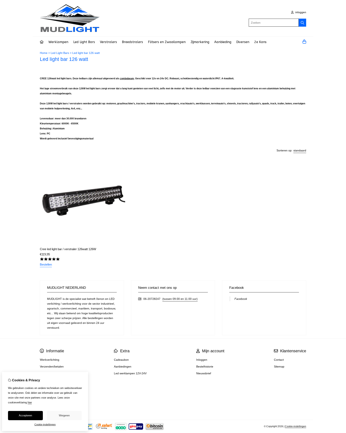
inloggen (300, 12)
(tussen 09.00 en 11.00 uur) (180, 298)
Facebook (240, 298)
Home (43, 52)
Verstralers (108, 42)
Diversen (242, 42)
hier (30, 402)
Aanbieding (222, 42)
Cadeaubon (121, 359)
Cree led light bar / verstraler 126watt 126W (68, 249)
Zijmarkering (200, 42)
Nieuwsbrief (203, 373)
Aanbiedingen (122, 366)
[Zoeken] (302, 23)
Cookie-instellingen (295, 426)
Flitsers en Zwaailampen (167, 42)
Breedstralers (132, 42)
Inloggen (201, 359)
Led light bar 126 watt (86, 52)
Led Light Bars (84, 42)
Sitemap (279, 366)
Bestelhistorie (204, 366)
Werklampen (58, 42)
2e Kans (260, 42)
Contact (279, 359)
